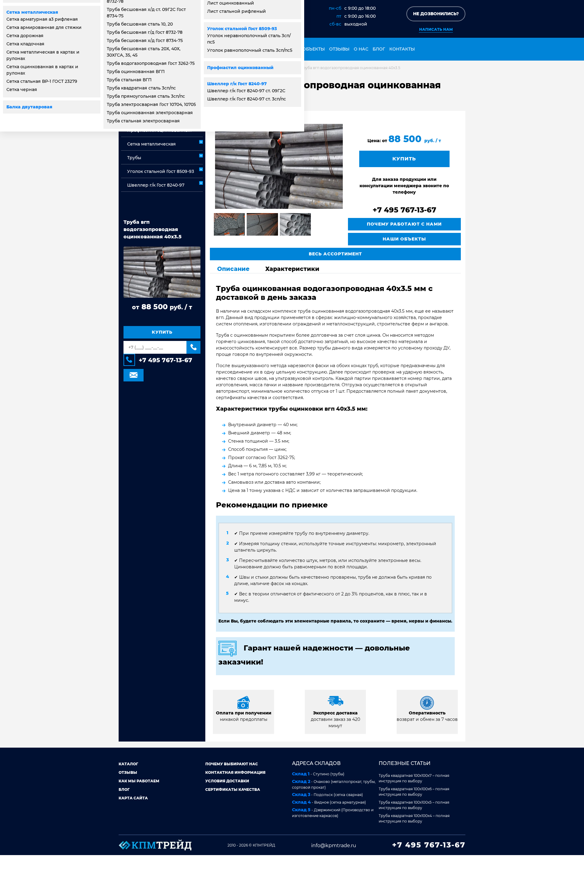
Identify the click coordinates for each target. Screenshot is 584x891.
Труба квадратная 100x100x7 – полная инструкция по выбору (414, 778)
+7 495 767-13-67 (165, 360)
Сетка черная (21, 89)
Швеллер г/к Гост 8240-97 (237, 83)
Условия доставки (227, 781)
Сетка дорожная (24, 35)
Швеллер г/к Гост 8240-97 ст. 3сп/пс (246, 99)
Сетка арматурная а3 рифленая (42, 19)
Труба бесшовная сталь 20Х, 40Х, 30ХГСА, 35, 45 (143, 52)
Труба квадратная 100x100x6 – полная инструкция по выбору (414, 792)
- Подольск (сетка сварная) (327, 794)
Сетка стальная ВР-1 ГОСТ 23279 (41, 81)
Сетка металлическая (32, 12)
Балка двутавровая (29, 107)
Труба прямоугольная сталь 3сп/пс (146, 96)
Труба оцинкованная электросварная (150, 112)
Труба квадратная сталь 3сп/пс (141, 88)
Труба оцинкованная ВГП (136, 71)
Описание (233, 268)
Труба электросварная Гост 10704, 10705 (151, 104)
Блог (379, 49)
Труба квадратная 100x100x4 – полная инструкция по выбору (414, 818)
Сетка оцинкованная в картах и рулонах (42, 70)
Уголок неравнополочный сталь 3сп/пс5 (249, 39)
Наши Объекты (404, 239)
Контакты (402, 49)
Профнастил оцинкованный (240, 67)
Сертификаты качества (232, 789)
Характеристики (292, 268)
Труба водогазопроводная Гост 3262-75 (151, 63)
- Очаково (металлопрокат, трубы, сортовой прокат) (334, 784)
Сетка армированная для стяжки (44, 27)
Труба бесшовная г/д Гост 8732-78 (144, 32)
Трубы (134, 157)
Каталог (128, 764)
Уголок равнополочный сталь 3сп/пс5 (249, 50)
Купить (162, 332)
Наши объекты (305, 49)
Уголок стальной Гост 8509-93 (242, 28)
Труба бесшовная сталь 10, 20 (140, 24)
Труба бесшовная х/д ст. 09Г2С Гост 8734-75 (146, 13)
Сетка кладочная (25, 44)
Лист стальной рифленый (236, 11)
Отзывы (339, 49)
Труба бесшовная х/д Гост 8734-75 (145, 40)
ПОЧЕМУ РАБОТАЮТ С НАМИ (404, 224)
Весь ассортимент (335, 254)
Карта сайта (133, 798)
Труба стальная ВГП (129, 79)
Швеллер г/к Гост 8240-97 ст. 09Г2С (246, 90)
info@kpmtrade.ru (333, 845)
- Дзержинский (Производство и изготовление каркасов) (333, 812)
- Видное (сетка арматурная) (329, 802)
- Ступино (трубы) (318, 774)
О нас (361, 49)
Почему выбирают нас (231, 764)
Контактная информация (235, 772)
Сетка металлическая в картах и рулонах (42, 55)
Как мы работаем (139, 781)
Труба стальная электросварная (143, 121)
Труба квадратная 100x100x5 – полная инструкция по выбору (414, 805)
